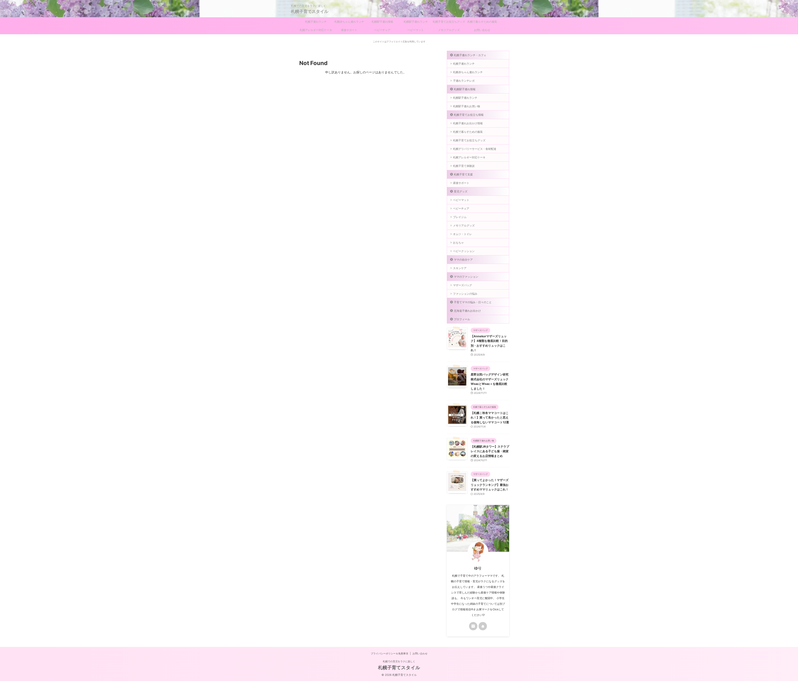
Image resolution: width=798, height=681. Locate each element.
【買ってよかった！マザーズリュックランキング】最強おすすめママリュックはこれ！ (490, 484)
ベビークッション (464, 251)
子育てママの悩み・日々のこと (473, 302)
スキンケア (460, 268)
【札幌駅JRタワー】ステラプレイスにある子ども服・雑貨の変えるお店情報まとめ (490, 451)
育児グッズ (460, 191)
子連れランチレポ (464, 80)
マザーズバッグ (462, 285)
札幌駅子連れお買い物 (466, 106)
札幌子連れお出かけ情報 (468, 123)
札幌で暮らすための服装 (482, 21)
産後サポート (349, 30)
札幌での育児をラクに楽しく (399, 661)
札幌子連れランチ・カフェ (470, 55)
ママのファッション (466, 276)
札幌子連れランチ (316, 21)
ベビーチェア (382, 30)
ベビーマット (416, 30)
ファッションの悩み (465, 293)
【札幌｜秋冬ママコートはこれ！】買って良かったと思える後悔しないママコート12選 (490, 417)
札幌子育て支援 (463, 174)
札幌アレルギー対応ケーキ (316, 30)
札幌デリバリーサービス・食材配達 (474, 148)
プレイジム (460, 217)
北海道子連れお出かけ (467, 310)
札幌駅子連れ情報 (382, 21)
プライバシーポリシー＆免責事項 (389, 653)
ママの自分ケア (463, 259)
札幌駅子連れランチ (416, 21)
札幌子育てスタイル (309, 11)
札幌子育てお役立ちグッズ (449, 21)
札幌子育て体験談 (464, 165)
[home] (483, 626)
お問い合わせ (482, 30)
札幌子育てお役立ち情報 (469, 114)
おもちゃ (458, 242)
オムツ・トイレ (462, 234)
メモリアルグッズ (449, 30)
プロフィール (462, 319)
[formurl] (473, 626)
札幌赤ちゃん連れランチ (349, 21)
